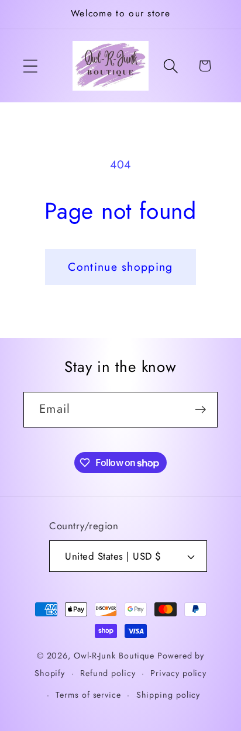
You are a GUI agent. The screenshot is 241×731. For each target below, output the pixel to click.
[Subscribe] (200, 409)
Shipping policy (168, 695)
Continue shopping (120, 266)
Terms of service (88, 695)
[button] (30, 65)
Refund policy (108, 673)
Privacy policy (178, 673)
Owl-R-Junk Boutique (115, 655)
